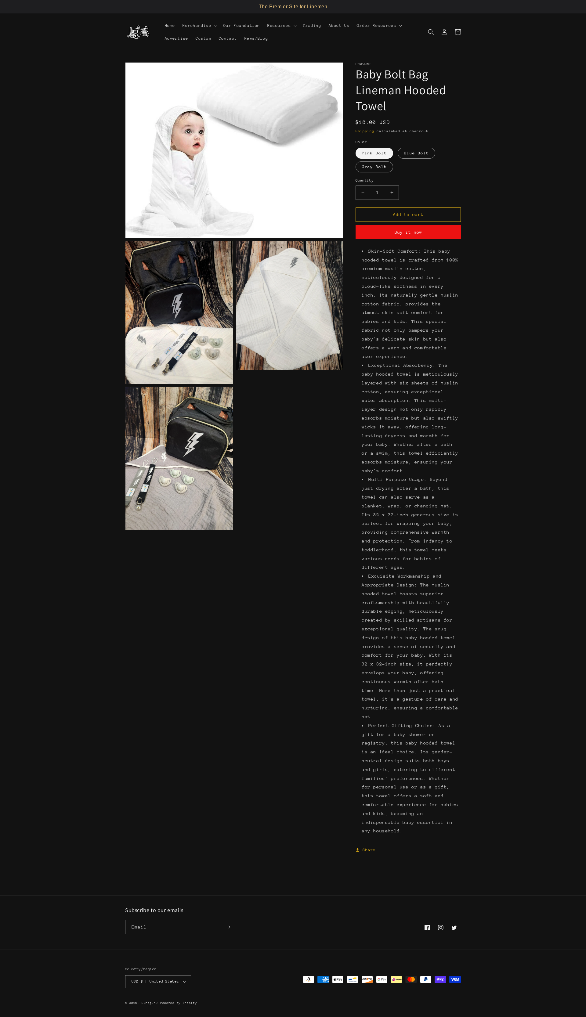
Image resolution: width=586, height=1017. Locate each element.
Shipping (365, 131)
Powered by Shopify (178, 1003)
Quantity (365, 180)
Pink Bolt (374, 153)
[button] (199, 25)
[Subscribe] (228, 927)
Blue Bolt (416, 153)
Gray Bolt (374, 166)
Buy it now (408, 232)
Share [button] (369, 850)
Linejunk (150, 1003)
